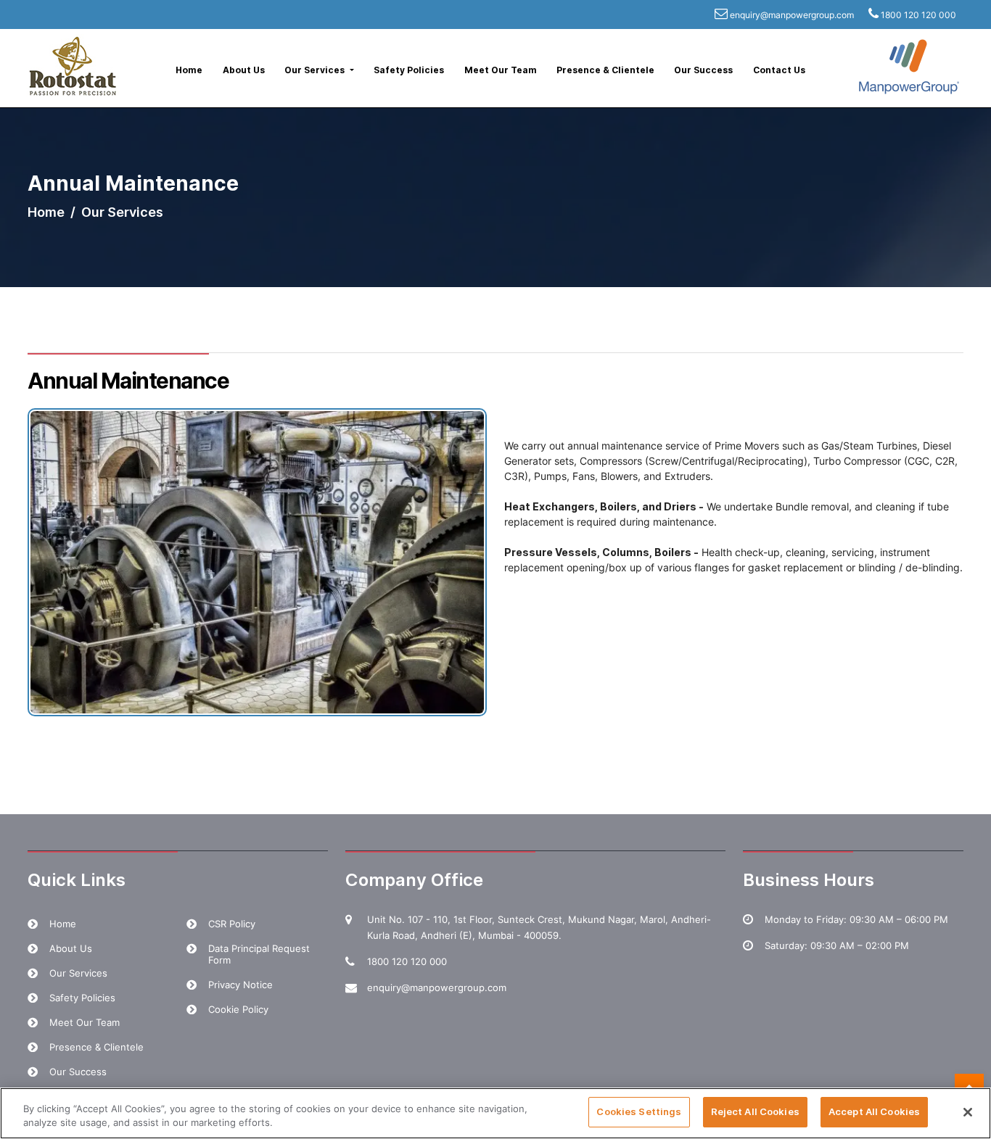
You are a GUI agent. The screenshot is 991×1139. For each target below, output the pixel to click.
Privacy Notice (240, 984)
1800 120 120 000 (918, 14)
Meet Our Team (500, 70)
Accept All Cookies (874, 1111)
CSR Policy (231, 923)
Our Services (78, 973)
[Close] (968, 1112)
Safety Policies (409, 70)
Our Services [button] (315, 70)
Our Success (703, 70)
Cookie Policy (238, 1009)
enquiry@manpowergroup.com (792, 14)
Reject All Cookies (755, 1111)
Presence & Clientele (605, 70)
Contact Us (779, 70)
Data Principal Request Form (259, 954)
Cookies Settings (638, 1111)
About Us (244, 70)
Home (189, 70)
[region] (495, 1113)
